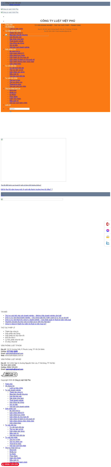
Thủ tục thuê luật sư (12, 88)
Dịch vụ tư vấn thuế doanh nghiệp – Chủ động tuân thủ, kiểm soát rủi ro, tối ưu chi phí (37, 318)
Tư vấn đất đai (10, 66)
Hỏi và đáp (14, 45)
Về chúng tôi (9, 27)
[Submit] (10, 111)
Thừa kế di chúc (15, 84)
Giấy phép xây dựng (17, 72)
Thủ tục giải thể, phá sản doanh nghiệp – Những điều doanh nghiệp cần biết (33, 316)
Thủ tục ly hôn (15, 80)
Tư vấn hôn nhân (11, 78)
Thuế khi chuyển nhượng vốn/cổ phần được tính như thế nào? (28, 322)
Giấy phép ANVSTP (17, 53)
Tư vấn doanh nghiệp (13, 31)
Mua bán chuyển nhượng (19, 35)
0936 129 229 (11, 464)
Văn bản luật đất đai (17, 76)
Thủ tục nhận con (16, 82)
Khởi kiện (13, 90)
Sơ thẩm (13, 95)
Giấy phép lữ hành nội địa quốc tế (22, 60)
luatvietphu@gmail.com (14, 353)
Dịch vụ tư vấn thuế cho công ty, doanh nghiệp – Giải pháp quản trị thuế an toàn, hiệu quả (38, 320)
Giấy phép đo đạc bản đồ (19, 57)
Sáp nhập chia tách (17, 39)
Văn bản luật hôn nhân (18, 86)
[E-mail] (107, 237)
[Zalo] (107, 243)
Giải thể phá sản (16, 37)
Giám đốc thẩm (15, 99)
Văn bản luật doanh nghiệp (19, 47)
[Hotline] (107, 224)
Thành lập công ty (16, 33)
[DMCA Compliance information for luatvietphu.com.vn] (9, 376)
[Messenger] (107, 230)
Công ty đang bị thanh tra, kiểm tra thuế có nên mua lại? (25, 324)
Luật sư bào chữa (16, 29)
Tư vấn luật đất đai (17, 68)
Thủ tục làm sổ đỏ (16, 70)
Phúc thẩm (14, 97)
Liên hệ (8, 105)
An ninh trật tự (15, 51)
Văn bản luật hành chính (18, 103)
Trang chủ (8, 25)
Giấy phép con (10, 49)
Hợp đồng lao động (17, 43)
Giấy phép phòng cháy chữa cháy (22, 62)
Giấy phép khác (15, 64)
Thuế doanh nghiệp (17, 41)
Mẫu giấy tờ (14, 74)
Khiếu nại (13, 92)
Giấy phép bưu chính (17, 55)
